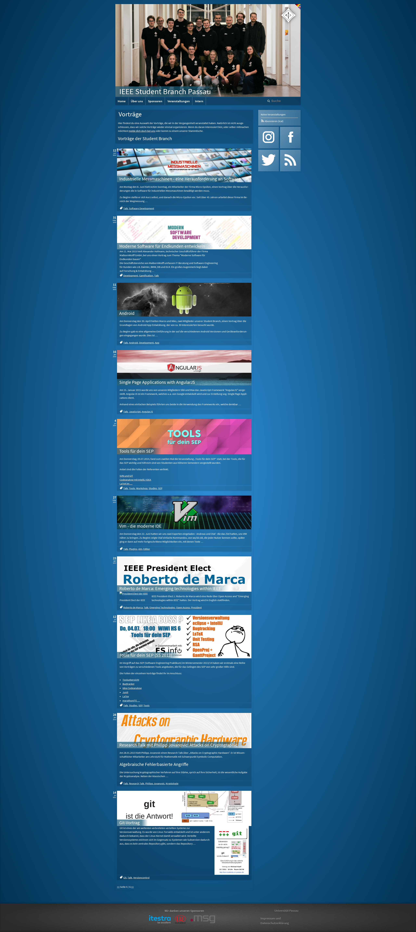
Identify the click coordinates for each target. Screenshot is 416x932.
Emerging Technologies (162, 607)
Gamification (146, 275)
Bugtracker (129, 683)
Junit (125, 692)
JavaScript (135, 411)
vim (140, 549)
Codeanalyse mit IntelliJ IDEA (135, 479)
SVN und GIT (126, 475)
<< (118, 886)
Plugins (133, 549)
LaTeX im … (126, 483)
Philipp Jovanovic (155, 783)
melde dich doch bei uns (142, 130)
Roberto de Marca (133, 607)
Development (130, 275)
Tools (132, 488)
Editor (146, 549)
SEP (160, 488)
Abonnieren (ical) (273, 121)
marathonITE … (131, 700)
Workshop (142, 488)
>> (132, 886)
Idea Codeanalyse (132, 688)
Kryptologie (172, 783)
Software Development (141, 208)
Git (124, 877)
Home (122, 101)
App (157, 342)
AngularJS (147, 411)
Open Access (183, 607)
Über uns (137, 101)
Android (133, 342)
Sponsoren (155, 101)
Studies (153, 488)
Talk (125, 208)
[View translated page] (298, 7)
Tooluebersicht (131, 679)
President (196, 607)
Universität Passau (286, 910)
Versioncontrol (141, 877)
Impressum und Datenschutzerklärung (274, 920)
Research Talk (136, 783)
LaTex (126, 696)
